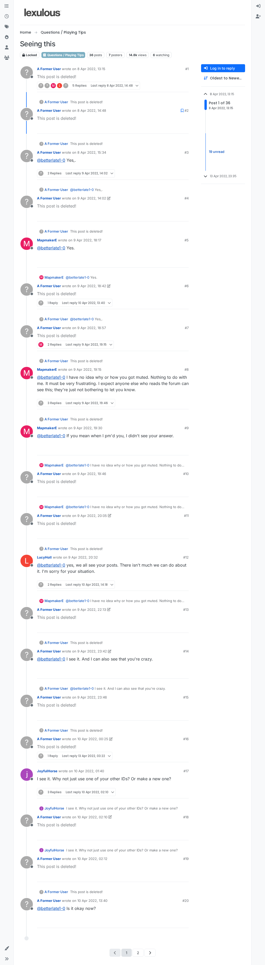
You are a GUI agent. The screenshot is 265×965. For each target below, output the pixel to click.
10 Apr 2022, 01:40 (89, 771)
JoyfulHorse (47, 771)
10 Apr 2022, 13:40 (92, 901)
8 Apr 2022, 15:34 (91, 152)
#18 (186, 817)
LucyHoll (44, 557)
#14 (186, 651)
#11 (186, 516)
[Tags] (6, 27)
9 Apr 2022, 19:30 (87, 428)
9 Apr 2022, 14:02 (91, 198)
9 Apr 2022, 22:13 (91, 609)
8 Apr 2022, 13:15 (91, 69)
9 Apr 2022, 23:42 (92, 651)
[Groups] (6, 58)
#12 (186, 557)
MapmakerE (47, 240)
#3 (187, 152)
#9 (187, 428)
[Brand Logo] (43, 12)
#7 (187, 328)
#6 (187, 286)
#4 (187, 198)
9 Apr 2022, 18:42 (91, 286)
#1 (187, 69)
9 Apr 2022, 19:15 (87, 369)
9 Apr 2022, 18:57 (91, 328)
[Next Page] (150, 953)
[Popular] (6, 37)
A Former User (49, 69)
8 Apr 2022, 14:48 (91, 110)
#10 (186, 474)
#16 (186, 739)
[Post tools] (184, 173)
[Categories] (6, 6)
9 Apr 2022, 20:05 (92, 516)
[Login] (258, 6)
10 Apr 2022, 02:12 (92, 859)
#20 (185, 901)
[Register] (258, 16)
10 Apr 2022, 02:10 (92, 817)
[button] (6, 948)
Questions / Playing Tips (65, 55)
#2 (187, 110)
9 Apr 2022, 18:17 (87, 240)
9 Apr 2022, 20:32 (83, 557)
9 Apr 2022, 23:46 (92, 697)
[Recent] (6, 16)
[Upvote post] (175, 86)
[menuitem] (258, 6)
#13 (186, 609)
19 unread (216, 152)
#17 (186, 771)
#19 (186, 859)
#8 (187, 369)
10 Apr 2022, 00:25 (92, 739)
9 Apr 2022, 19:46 (91, 474)
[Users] (6, 47)
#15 (186, 697)
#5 (187, 240)
